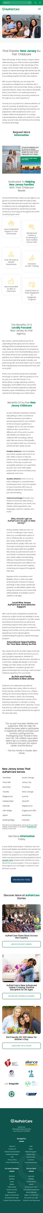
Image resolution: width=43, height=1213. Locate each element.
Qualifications (31, 1182)
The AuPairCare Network (31, 1190)
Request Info (12, 1192)
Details (12, 1184)
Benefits (11, 1179)
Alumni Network (31, 1192)
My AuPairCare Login (12, 1198)
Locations (31, 1160)
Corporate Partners (31, 1162)
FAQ (12, 1157)
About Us (12, 1146)
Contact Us (12, 1149)
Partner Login (31, 1154)
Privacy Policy (12, 1160)
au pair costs (7, 860)
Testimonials (11, 1187)
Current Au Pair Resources (31, 1200)
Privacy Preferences (12, 1162)
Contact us (31, 827)
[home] (21, 1121)
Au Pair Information (31, 1187)
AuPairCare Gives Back (12, 1152)
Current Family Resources (11, 1200)
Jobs (31, 1146)
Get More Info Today (21, 879)
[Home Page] (11, 9)
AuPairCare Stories (12, 1154)
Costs (12, 1182)
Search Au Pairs (12, 1190)
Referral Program (30, 1152)
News (31, 1149)
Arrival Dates (31, 1157)
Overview (12, 1176)
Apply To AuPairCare (12, 1195)
